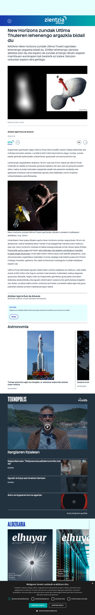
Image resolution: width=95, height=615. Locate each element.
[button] (9, 21)
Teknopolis (17, 399)
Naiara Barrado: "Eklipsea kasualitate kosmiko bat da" (34, 462)
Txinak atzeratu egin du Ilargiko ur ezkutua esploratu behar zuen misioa (38, 383)
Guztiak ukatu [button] (57, 605)
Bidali (14, 317)
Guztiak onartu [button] (38, 605)
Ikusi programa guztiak (77, 513)
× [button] (92, 583)
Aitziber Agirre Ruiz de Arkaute (21, 132)
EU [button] (18, 142)
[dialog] (47, 598)
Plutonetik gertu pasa (18, 250)
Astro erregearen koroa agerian (25, 495)
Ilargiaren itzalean (24, 452)
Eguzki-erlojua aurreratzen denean (26, 478)
